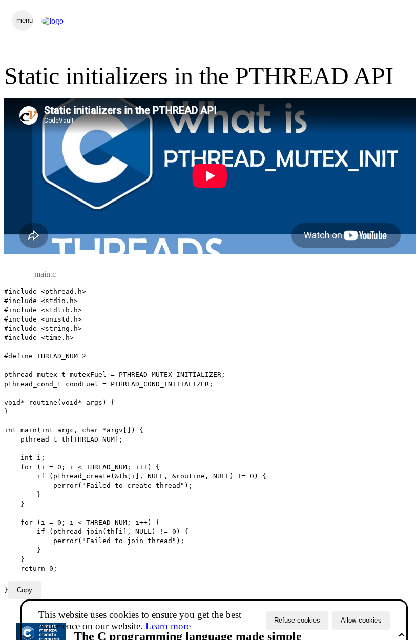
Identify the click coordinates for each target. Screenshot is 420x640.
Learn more (168, 626)
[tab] (45, 274)
